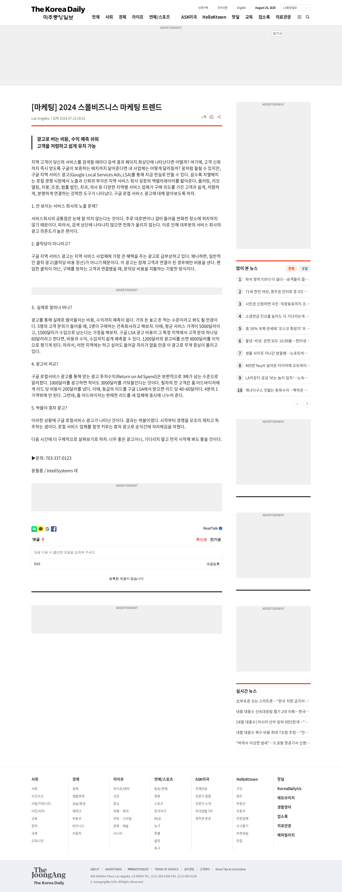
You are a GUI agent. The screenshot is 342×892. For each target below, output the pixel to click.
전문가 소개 (203, 803)
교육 (249, 17)
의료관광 (283, 17)
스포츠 (158, 803)
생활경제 (78, 796)
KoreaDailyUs (289, 788)
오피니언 (37, 840)
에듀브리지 (286, 797)
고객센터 (205, 869)
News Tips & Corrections (230, 869)
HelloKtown (214, 17)
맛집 (239, 840)
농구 (157, 825)
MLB (157, 818)
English (241, 8)
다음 (307, 403)
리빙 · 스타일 (122, 818)
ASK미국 (189, 17)
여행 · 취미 (121, 811)
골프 (157, 840)
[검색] (308, 17)
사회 (109, 17)
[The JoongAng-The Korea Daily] (48, 876)
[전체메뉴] (299, 17)
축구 (157, 848)
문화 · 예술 (121, 825)
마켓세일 (242, 833)
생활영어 (284, 807)
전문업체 (242, 818)
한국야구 (160, 811)
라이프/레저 (121, 788)
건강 (116, 796)
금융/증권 (79, 803)
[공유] (219, 117)
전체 (96, 17)
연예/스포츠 (159, 17)
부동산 (76, 818)
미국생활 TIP (204, 811)
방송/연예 (161, 788)
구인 (239, 788)
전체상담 (201, 788)
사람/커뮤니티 (41, 803)
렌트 (239, 796)
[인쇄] (211, 117)
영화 (157, 796)
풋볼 (157, 833)
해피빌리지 (286, 835)
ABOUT (95, 869)
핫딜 (235, 17)
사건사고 (37, 796)
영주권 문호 (203, 818)
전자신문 (222, 8)
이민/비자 (38, 811)
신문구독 (203, 8)
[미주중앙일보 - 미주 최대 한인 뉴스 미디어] (58, 13)
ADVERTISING (113, 869)
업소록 (264, 17)
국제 (34, 833)
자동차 (76, 833)
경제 (122, 17)
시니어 (117, 833)
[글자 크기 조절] (203, 117)
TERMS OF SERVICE (166, 869)
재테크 (76, 811)
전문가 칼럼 (203, 796)
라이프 (138, 17)
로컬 (305, 268)
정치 (34, 825)
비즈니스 (78, 825)
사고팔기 (242, 825)
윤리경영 (189, 869)
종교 (116, 803)
